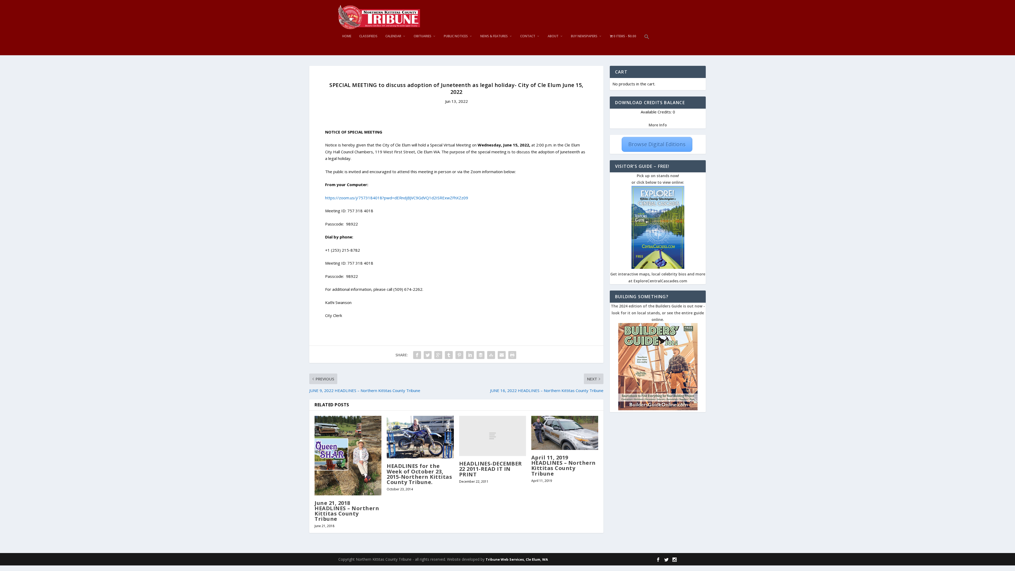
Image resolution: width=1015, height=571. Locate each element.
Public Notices (456, 36)
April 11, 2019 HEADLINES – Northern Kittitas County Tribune (563, 465)
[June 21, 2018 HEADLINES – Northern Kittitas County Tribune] (348, 455)
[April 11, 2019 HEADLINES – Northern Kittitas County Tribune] (564, 433)
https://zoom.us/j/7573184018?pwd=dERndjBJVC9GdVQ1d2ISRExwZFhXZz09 (396, 197)
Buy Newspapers (584, 36)
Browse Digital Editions (657, 144)
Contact (527, 36)
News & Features (494, 36)
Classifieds (368, 36)
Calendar (393, 36)
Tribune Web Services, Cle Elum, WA (517, 559)
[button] (646, 45)
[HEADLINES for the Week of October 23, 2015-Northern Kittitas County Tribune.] (420, 437)
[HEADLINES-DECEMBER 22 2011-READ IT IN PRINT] (492, 436)
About (553, 36)
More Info (658, 124)
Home (346, 36)
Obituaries (422, 36)
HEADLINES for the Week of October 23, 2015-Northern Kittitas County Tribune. (419, 474)
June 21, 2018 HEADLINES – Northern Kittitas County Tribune (347, 511)
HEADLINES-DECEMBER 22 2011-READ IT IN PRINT (490, 469)
